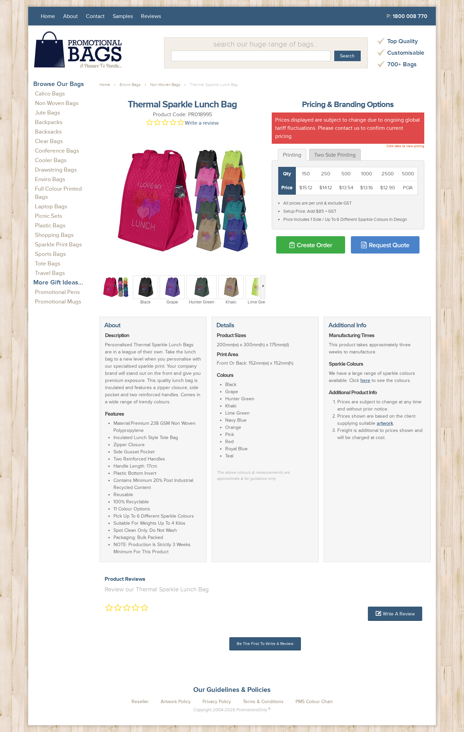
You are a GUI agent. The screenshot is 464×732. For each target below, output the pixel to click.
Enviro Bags (50, 179)
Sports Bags (50, 254)
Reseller (140, 701)
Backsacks (48, 131)
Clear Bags (49, 141)
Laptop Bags (51, 206)
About (70, 16)
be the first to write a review (265, 643)
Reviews (151, 16)
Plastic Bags (50, 225)
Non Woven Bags (56, 103)
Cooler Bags (51, 160)
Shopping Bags (54, 235)
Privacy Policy (216, 701)
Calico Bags (50, 93)
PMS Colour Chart (314, 701)
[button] (395, 614)
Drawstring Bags (56, 169)
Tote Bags (47, 263)
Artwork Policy (176, 701)
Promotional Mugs (58, 301)
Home (48, 16)
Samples (123, 16)
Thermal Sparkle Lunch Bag (214, 84)
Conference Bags (57, 150)
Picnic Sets (48, 216)
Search (347, 56)
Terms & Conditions (263, 701)
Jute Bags (47, 112)
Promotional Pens (57, 292)
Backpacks (49, 122)
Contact (95, 16)
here (365, 380)
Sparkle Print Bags (58, 244)
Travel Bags (50, 273)
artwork (385, 423)
